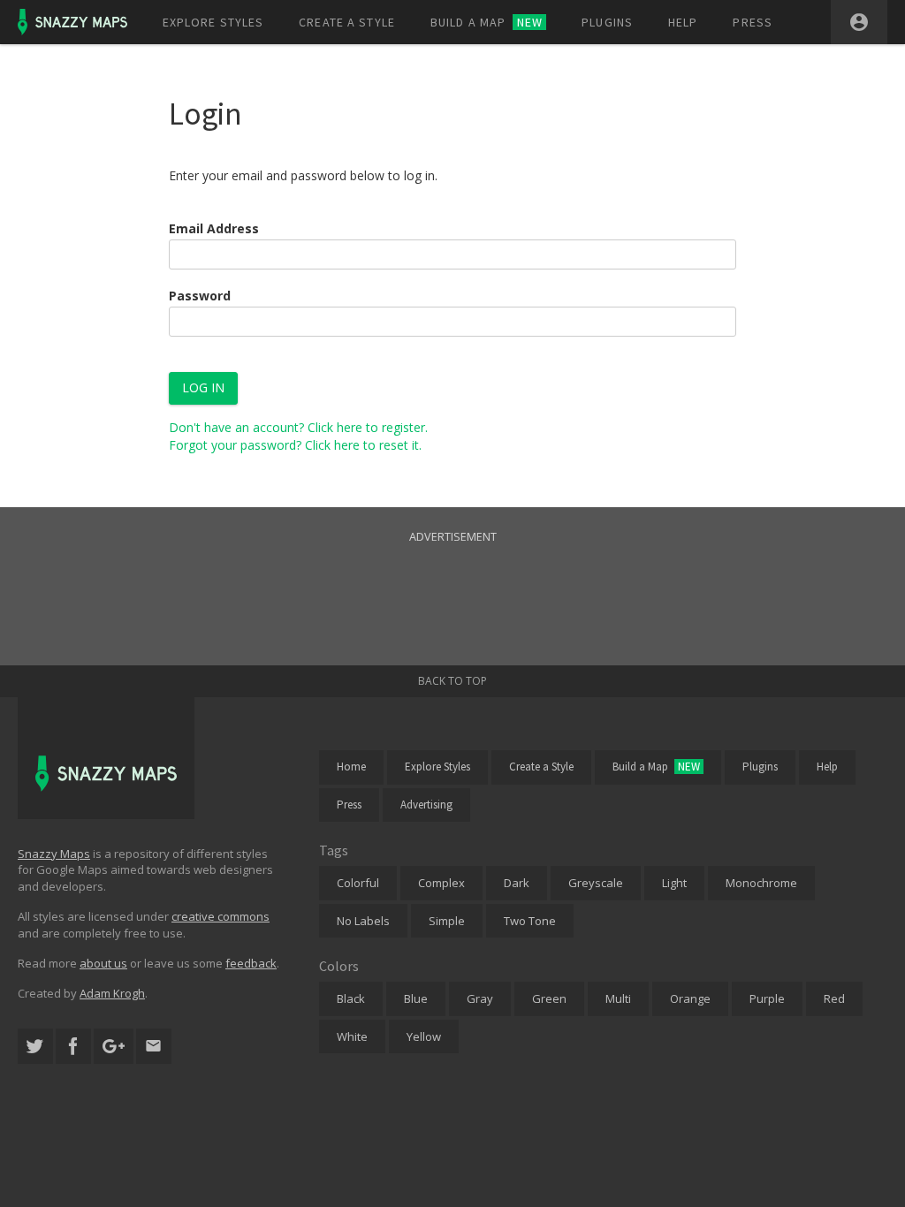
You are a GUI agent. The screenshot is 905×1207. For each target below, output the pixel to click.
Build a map (486, 22)
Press (752, 22)
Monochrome (761, 883)
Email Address (214, 228)
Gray (480, 998)
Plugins (607, 22)
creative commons (220, 916)
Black (351, 998)
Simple (447, 921)
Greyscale (595, 883)
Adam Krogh (112, 993)
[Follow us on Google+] (113, 1047)
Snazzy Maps (54, 854)
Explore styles (213, 22)
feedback (251, 963)
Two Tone (530, 921)
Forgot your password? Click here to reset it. (295, 444)
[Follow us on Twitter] (35, 1047)
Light (674, 883)
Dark (516, 883)
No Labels (363, 921)
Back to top (452, 680)
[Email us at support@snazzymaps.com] (153, 1047)
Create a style (347, 22)
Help (682, 22)
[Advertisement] (452, 586)
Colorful (358, 883)
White (352, 1036)
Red (834, 998)
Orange (690, 998)
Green (549, 998)
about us (103, 963)
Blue (416, 998)
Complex (441, 883)
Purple (767, 998)
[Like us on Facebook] (73, 1047)
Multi (618, 998)
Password (200, 295)
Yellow (424, 1036)
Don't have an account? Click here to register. (298, 427)
